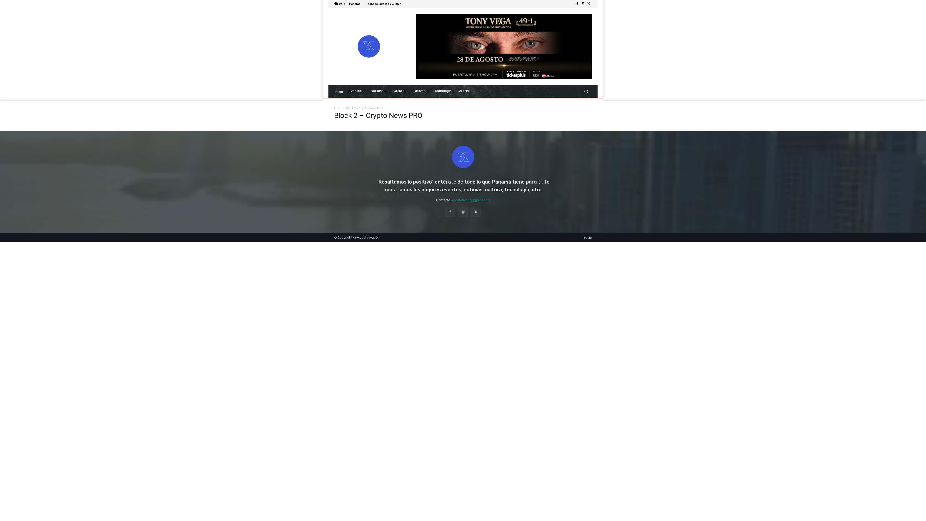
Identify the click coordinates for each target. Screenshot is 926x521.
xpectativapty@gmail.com (471, 200)
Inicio (337, 108)
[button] (586, 91)
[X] (589, 4)
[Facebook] (577, 4)
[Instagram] (583, 4)
